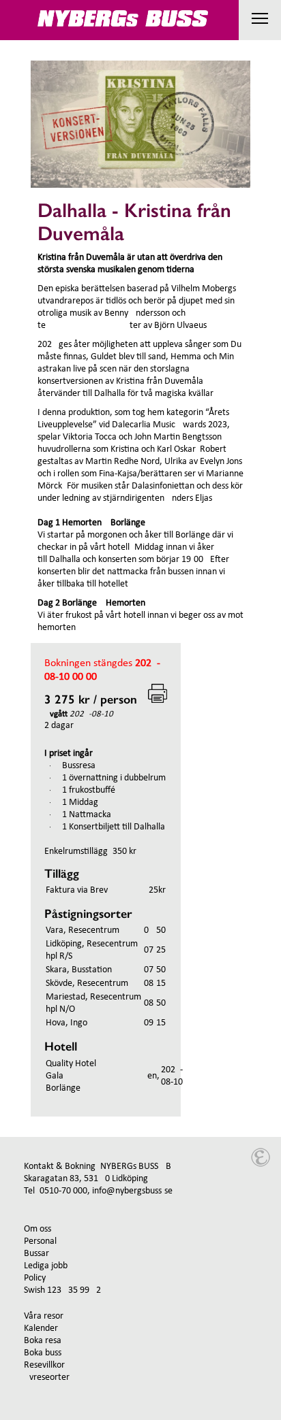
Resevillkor (44, 1365)
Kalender (41, 1328)
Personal (40, 1241)
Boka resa (42, 1341)
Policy (35, 1278)
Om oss (37, 1229)
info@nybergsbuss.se (132, 1191)
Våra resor (43, 1316)
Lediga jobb (46, 1266)
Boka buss (42, 1353)
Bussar (36, 1254)
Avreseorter (47, 1377)
